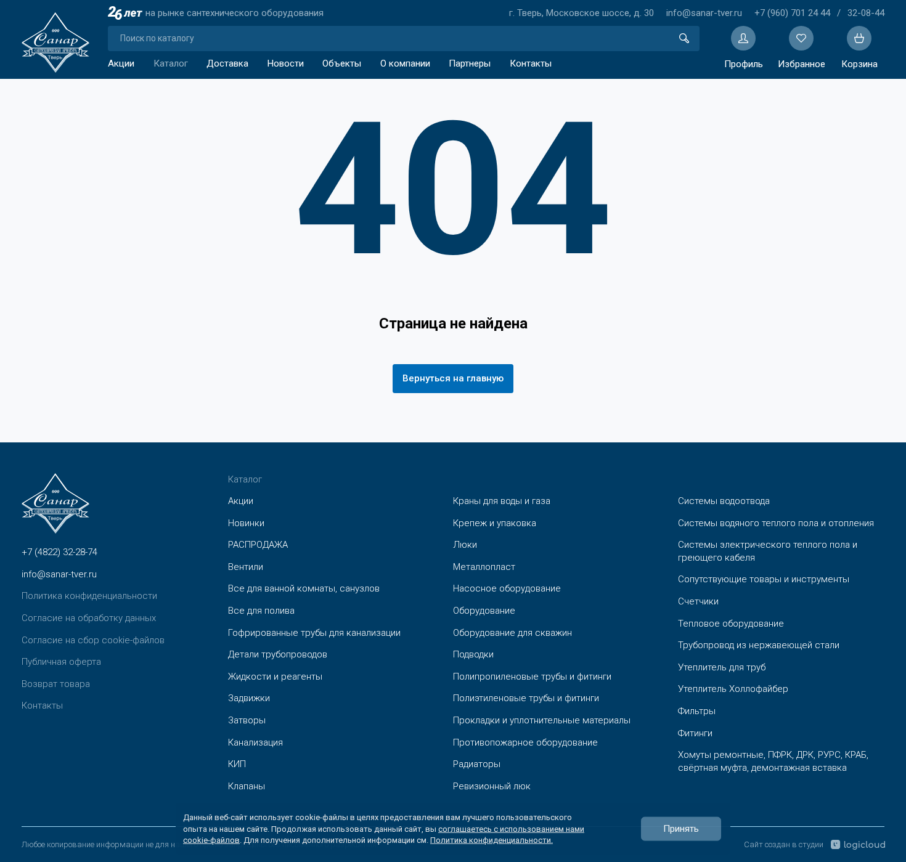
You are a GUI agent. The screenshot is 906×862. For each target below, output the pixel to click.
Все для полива (261, 610)
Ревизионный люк (492, 786)
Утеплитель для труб (721, 667)
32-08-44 (865, 12)
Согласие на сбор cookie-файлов (93, 640)
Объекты (341, 63)
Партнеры (470, 63)
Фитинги (695, 733)
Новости (285, 63)
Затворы (247, 720)
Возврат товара (56, 683)
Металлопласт (484, 566)
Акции (121, 63)
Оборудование (484, 610)
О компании (405, 63)
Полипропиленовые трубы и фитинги (532, 676)
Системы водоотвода (724, 500)
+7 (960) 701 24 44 (792, 12)
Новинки (246, 523)
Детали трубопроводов (277, 654)
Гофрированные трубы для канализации (314, 632)
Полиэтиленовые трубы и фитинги (526, 698)
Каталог (170, 63)
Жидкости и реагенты (275, 676)
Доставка (227, 63)
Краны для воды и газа (501, 500)
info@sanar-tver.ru (704, 12)
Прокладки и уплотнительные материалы (542, 720)
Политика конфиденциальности (89, 595)
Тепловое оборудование (731, 623)
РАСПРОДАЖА (258, 544)
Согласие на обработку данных (89, 618)
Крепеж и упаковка (494, 523)
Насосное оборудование (507, 588)
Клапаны (246, 786)
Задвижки (249, 698)
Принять (681, 828)
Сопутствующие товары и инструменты (763, 579)
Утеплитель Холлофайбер (733, 688)
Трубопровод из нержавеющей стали (758, 645)
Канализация (255, 742)
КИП (237, 764)
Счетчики (698, 601)
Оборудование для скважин (512, 632)
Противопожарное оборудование (525, 742)
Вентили (245, 566)
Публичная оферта (61, 661)
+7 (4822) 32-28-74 (59, 552)
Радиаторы (476, 764)
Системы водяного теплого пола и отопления (776, 523)
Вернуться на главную (453, 378)
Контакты (531, 63)
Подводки (473, 654)
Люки (465, 544)
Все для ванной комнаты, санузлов (304, 588)
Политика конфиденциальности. (491, 839)
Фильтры (697, 711)
